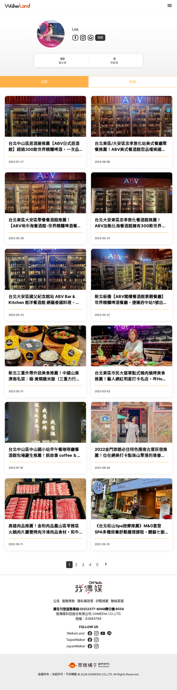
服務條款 (68, 601)
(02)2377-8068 (92, 609)
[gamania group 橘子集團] (88, 665)
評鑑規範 (102, 601)
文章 (44, 82)
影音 (133, 82)
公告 (56, 601)
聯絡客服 (117, 601)
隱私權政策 (85, 601)
